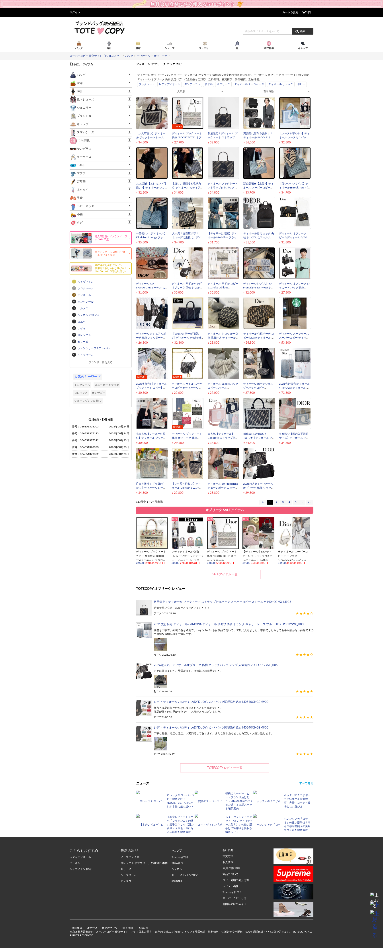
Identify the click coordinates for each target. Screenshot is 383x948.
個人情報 (127, 928)
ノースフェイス (130, 857)
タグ (80, 222)
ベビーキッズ (85, 206)
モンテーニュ (192, 84)
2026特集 (83, 140)
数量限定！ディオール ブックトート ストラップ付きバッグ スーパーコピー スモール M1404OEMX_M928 (222, 602)
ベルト (81, 165)
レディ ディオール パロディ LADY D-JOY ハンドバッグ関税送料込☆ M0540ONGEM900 (211, 702)
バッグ (81, 75)
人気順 (181, 91)
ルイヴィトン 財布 (81, 869)
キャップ (82, 124)
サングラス (84, 148)
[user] (191, 1)
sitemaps (177, 880)
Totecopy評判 (180, 857)
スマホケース (85, 132)
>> (309, 502)
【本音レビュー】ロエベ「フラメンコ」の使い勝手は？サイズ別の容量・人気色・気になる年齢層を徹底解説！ (180, 824)
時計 (80, 91)
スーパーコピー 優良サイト (112, 931)
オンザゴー (98, 393)
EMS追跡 (142, 928)
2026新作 (177, 863)
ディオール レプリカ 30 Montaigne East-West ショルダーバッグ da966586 (258, 287)
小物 (80, 214)
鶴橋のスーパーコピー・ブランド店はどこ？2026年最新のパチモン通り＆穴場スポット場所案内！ (239, 801)
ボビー (301, 84)
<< (262, 502)
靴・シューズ (85, 99)
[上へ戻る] (374, 897)
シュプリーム (129, 875)
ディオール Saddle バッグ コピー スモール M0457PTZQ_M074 (223, 387)
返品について (110, 928)
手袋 (80, 198)
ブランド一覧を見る (101, 362)
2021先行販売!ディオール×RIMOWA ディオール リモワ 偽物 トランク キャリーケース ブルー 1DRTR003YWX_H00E (229, 624)
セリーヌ (126, 869)
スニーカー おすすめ (107, 385)
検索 (302, 31)
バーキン (75, 863)
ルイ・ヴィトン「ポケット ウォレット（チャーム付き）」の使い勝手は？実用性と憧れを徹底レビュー (239, 824)
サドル (209, 84)
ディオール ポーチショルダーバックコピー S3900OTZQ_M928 (258, 387)
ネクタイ (82, 189)
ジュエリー (84, 107)
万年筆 (81, 181)
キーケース (84, 157)
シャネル (177, 869)
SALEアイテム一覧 (225, 574)
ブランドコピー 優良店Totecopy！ (99, 28)
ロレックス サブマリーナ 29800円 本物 (144, 863)
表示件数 (268, 91)
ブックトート (147, 84)
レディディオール (169, 84)
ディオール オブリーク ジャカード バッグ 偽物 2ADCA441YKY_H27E (294, 287)
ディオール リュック (280, 84)
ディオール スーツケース (249, 84)
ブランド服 (84, 116)
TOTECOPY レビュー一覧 (224, 768)
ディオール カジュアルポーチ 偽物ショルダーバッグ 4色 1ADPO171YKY (151, 337)
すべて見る (306, 783)
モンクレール (82, 385)
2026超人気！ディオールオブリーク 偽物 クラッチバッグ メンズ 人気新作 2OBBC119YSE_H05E (216, 665)
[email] (374, 905)
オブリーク (223, 84)
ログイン (75, 12)
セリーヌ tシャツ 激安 (185, 875)
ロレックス (81, 393)
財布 (80, 83)
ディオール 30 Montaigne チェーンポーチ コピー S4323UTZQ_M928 (223, 487)
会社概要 (77, 928)
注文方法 (92, 928)
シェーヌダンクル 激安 (88, 401)
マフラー (82, 173)
